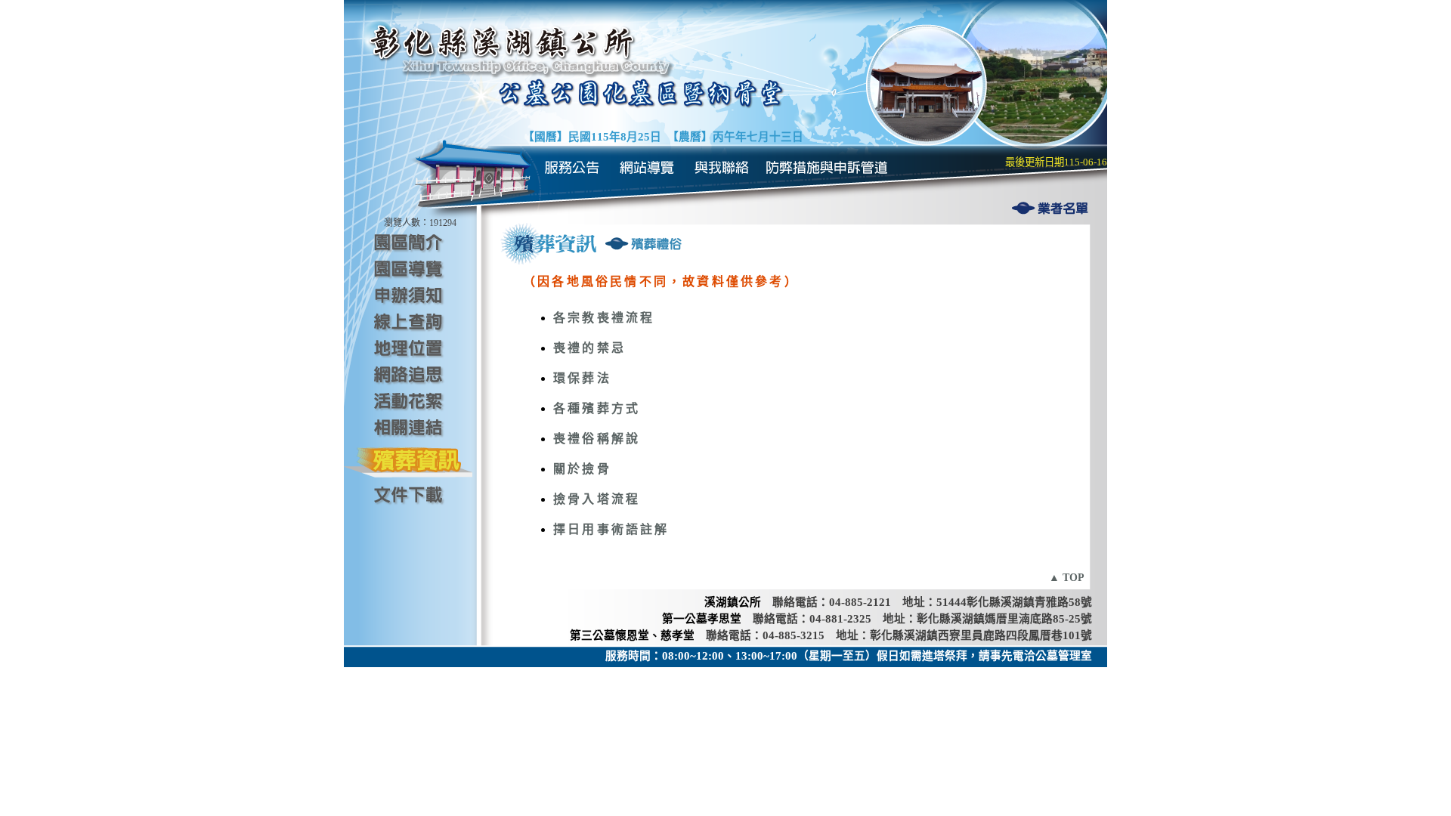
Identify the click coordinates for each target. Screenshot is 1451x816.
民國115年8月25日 (614, 137)
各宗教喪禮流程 (603, 317)
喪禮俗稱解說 (596, 438)
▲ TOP (1066, 577)
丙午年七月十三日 (758, 137)
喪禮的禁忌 (589, 348)
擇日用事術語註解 (611, 529)
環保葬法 (582, 378)
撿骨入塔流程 (596, 499)
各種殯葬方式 (596, 408)
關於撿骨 (582, 468)
